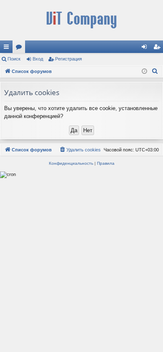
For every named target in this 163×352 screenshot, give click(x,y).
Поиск (14, 58)
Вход (38, 58)
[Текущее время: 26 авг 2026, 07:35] (144, 71)
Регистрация (68, 58)
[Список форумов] (81, 20)
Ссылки (8, 48)
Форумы (20, 48)
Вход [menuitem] (146, 48)
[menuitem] (155, 71)
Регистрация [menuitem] (158, 48)
